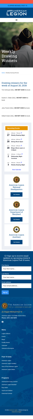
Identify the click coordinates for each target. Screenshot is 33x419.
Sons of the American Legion (10, 366)
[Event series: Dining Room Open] (21, 139)
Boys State (5, 387)
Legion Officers (6, 333)
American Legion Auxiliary (9, 363)
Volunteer (4, 345)
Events (4, 336)
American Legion (6, 360)
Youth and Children (7, 390)
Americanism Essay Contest (10, 381)
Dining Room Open (17, 141)
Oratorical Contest (7, 393)
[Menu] (16, 20)
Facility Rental (6, 342)
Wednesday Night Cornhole (16, 157)
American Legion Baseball (9, 384)
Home (3, 73)
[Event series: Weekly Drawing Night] (21, 133)
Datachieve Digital (16, 412)
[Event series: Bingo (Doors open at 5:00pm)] (21, 145)
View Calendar (16, 169)
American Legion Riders (8, 369)
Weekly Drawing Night (18, 135)
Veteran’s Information (8, 348)
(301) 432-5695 (9, 318)
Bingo (3, 339)
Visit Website (16, 194)
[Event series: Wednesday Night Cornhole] (22, 154)
